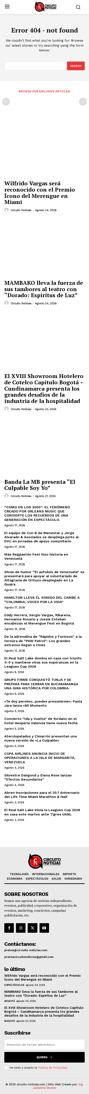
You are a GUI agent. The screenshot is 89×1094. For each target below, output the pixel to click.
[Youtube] (44, 928)
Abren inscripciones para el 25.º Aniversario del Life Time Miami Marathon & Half (41, 795)
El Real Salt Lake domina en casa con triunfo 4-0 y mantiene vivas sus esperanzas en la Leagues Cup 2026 (43, 662)
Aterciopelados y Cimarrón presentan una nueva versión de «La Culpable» (40, 738)
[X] (32, 928)
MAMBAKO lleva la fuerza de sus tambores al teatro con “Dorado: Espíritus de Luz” (43, 289)
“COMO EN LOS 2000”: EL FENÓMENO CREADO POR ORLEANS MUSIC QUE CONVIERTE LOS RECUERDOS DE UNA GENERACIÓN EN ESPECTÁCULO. (37, 513)
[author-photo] (7, 210)
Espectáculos (14, 984)
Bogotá (9, 1001)
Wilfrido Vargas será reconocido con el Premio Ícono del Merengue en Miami (39, 192)
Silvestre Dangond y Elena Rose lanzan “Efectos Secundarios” (38, 777)
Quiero (42, 1057)
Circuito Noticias (21, 210)
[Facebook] (9, 928)
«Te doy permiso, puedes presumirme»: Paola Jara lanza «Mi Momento (43, 703)
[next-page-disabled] (83, 102)
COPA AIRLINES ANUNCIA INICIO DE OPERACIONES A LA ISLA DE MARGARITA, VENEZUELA (39, 758)
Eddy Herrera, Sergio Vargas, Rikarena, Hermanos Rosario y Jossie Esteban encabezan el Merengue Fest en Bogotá (39, 619)
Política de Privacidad (52, 1067)
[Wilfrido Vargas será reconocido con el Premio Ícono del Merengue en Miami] (44, 147)
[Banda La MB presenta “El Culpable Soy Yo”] (44, 446)
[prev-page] (6, 102)
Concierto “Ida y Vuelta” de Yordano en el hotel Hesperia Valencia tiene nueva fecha (41, 721)
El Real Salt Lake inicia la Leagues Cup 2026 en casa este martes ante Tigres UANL (42, 812)
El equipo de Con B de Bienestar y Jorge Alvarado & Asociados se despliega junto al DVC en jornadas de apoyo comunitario (41, 537)
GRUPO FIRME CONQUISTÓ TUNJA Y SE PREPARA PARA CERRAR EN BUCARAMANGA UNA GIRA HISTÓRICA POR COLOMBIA (41, 684)
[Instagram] (20, 928)
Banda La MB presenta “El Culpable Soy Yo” (39, 485)
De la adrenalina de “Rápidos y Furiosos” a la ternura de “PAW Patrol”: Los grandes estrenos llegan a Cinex (43, 640)
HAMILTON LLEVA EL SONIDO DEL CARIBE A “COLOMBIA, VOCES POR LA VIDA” (42, 599)
